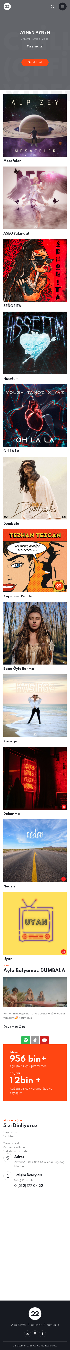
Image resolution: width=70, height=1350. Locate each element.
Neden (9, 886)
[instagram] (35, 1333)
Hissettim (11, 378)
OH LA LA (11, 451)
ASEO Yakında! (16, 233)
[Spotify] (25, 1040)
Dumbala (11, 524)
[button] (63, 6)
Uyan (7, 959)
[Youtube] (44, 1040)
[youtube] (27, 1333)
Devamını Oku (14, 1026)
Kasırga (10, 741)
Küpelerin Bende (17, 596)
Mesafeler (12, 161)
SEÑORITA (12, 306)
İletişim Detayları (28, 1175)
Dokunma (11, 814)
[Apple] (35, 1040)
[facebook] (42, 1333)
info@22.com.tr (23, 1180)
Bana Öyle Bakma (18, 669)
